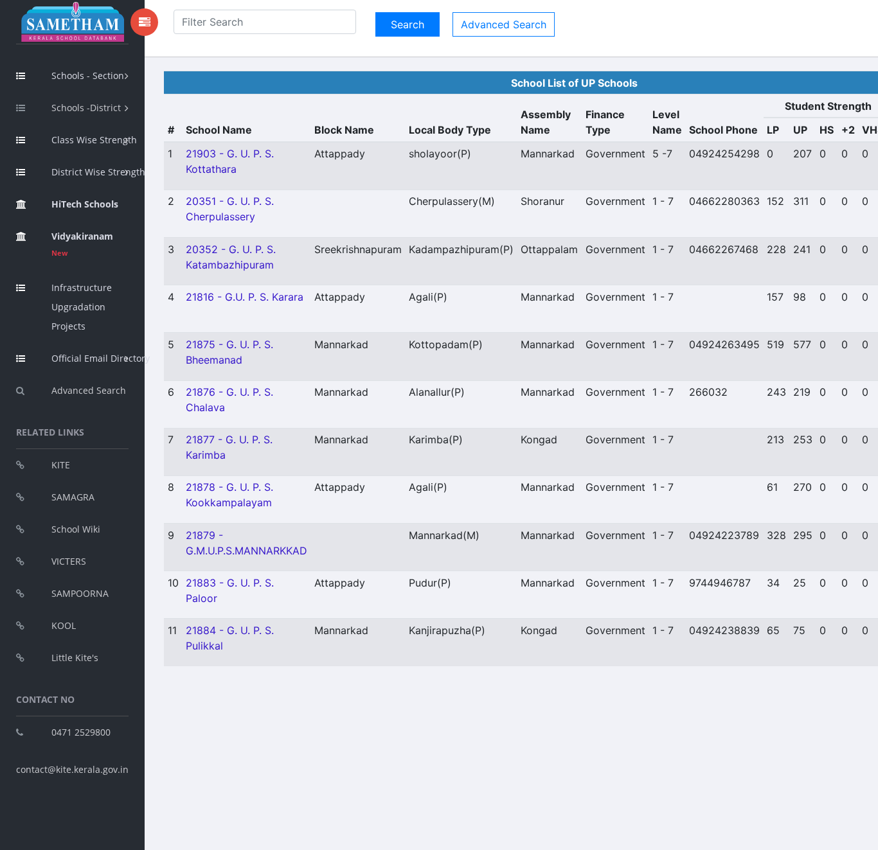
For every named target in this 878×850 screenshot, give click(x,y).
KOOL (63, 625)
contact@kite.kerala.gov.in (72, 769)
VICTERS (68, 561)
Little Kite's (74, 657)
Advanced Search (88, 390)
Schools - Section (87, 75)
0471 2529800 (81, 732)
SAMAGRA (72, 497)
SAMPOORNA (80, 593)
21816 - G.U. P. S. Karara (244, 296)
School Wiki (75, 529)
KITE (60, 465)
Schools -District (86, 108)
